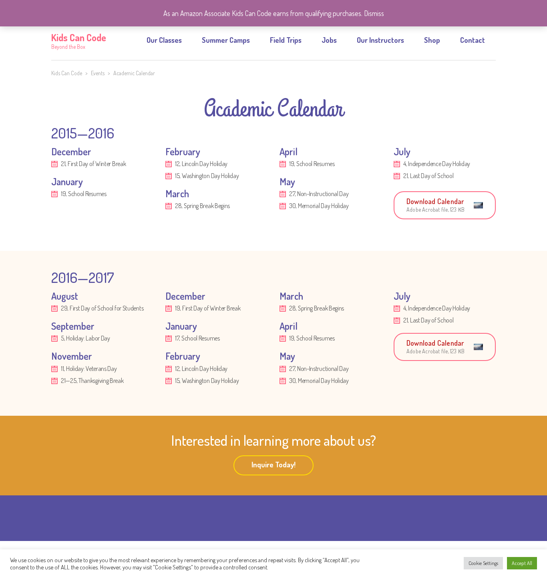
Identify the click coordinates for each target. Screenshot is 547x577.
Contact (472, 40)
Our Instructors (380, 40)
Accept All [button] (522, 563)
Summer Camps (226, 40)
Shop (432, 40)
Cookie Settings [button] (483, 563)
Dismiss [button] (374, 13)
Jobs (329, 40)
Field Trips (286, 40)
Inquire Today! (273, 464)
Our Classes (164, 40)
